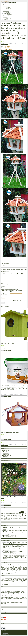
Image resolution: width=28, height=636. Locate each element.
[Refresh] (3, 298)
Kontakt (2, 625)
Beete (9, 509)
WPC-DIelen (9, 519)
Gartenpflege (10, 513)
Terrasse (10, 518)
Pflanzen (24, 515)
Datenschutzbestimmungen (16, 293)
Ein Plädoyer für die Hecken (9, 535)
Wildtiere (2, 519)
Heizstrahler (8, 8)
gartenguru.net (7, 630)
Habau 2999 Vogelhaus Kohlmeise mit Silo (10, 432)
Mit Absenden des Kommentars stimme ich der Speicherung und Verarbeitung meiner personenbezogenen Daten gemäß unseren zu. (13, 292)
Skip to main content (5, 1)
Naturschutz (8, 515)
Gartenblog (5, 19)
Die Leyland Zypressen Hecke (9, 536)
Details (2, 350)
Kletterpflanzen (24, 513)
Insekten (20, 513)
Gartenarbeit (6, 11)
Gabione (16, 511)
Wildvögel (5, 519)
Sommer (2, 518)
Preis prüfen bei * (4, 44)
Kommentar (3, 281)
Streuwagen (8, 12)
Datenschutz (3, 628)
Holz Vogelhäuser (9, 49)
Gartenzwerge (9, 14)
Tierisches (5, 17)
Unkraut (22, 518)
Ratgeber (6, 517)
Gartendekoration (7, 13)
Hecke (13, 513)
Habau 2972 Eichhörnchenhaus (7, 343)
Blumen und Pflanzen (8, 15)
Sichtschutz (24, 517)
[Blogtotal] (3, 620)
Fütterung (13, 511)
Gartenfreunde (4, 513)
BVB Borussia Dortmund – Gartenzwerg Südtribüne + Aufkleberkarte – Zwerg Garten (15, 543)
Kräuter (2, 515)
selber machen (18, 517)
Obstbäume (16, 515)
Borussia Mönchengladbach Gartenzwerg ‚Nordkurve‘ (13, 552)
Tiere (13, 518)
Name (2, 283)
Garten (21, 512)
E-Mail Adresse (4, 285)
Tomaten (19, 518)
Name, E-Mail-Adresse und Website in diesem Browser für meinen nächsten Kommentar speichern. (14, 288)
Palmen (19, 515)
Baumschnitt (5, 509)
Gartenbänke (8, 7)
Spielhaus (5, 518)
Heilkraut (17, 513)
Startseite (5, 4)
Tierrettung (16, 518)
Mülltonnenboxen (10, 9)
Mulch (4, 515)
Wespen (25, 518)
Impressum (3, 627)
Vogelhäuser (8, 18)
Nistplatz (12, 515)
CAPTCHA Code (17, 300)
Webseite (2, 286)
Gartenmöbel (6, 6)
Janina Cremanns (7, 551)
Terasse (8, 518)
